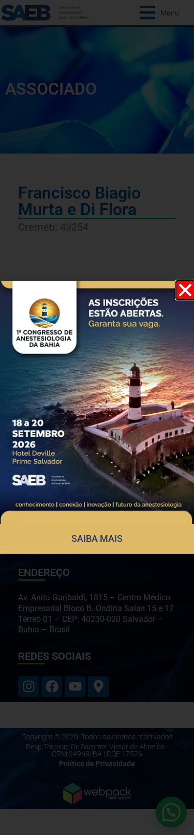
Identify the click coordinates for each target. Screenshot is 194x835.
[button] (185, 290)
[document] (97, 417)
